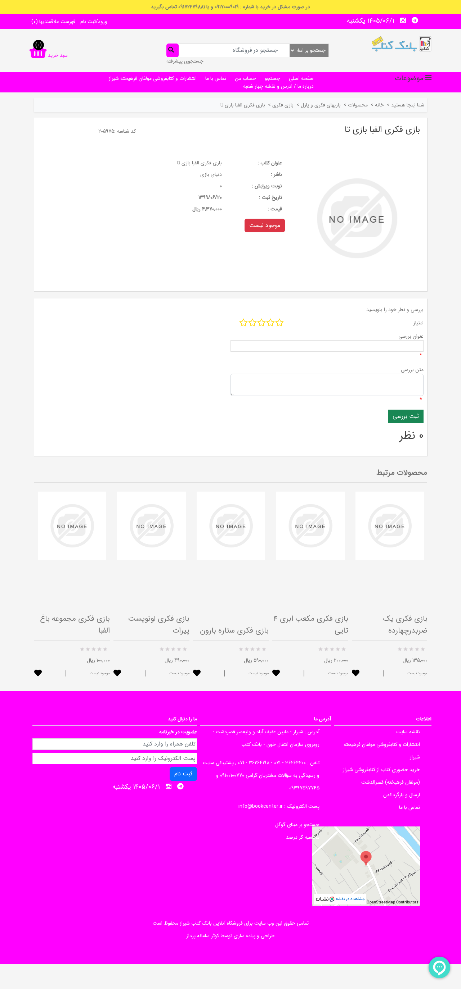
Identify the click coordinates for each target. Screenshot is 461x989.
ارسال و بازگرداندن (401, 795)
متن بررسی (412, 370)
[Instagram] (403, 20)
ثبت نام (183, 773)
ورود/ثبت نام (93, 22)
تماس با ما (215, 78)
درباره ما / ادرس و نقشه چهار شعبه (278, 86)
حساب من (245, 78)
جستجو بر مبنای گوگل (297, 825)
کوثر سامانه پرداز (203, 936)
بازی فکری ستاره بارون (234, 631)
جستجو (272, 78)
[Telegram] (415, 20)
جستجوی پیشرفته (184, 61)
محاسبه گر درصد (302, 837)
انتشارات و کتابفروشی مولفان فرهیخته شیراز (153, 78)
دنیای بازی (211, 174)
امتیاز (418, 323)
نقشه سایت (408, 732)
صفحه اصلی (301, 78)
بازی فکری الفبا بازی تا (199, 163)
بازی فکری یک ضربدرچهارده (405, 625)
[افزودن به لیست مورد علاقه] (38, 674)
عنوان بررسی (411, 336)
